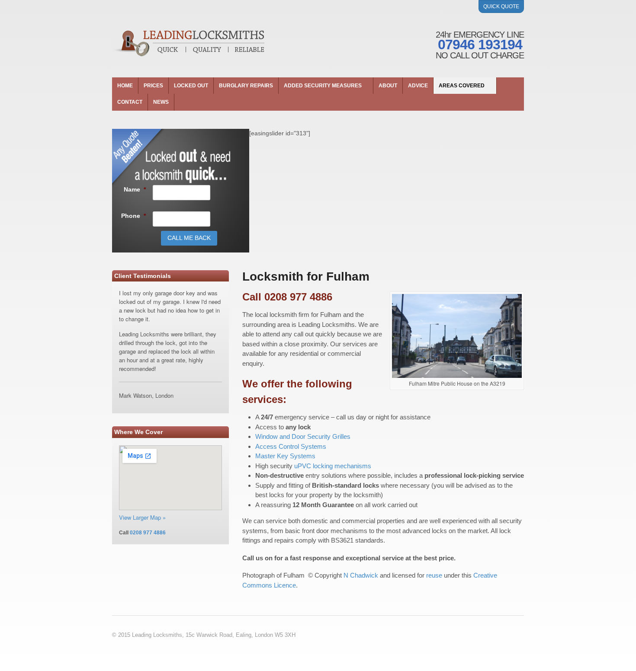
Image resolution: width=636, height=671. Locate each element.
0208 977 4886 (148, 533)
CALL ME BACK (189, 237)
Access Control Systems (290, 446)
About (388, 86)
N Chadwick (361, 575)
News (161, 102)
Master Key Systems (285, 456)
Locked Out (191, 86)
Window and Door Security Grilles (302, 436)
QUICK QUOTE (501, 6)
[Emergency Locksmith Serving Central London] (188, 43)
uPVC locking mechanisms (332, 466)
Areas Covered (462, 86)
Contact (129, 102)
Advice (418, 86)
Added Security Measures (323, 86)
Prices (153, 86)
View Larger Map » (142, 517)
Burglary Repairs (246, 86)
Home (125, 86)
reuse (434, 575)
